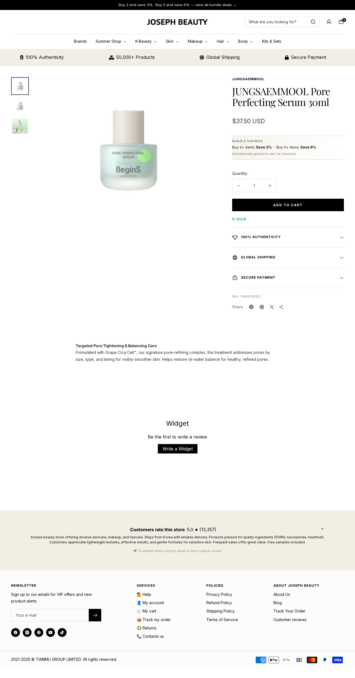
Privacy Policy (219, 594)
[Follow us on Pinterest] (38, 632)
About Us (281, 594)
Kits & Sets (271, 41)
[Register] (95, 615)
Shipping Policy (220, 611)
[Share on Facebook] (251, 307)
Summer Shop (109, 41)
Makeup (196, 41)
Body (243, 41)
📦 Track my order (154, 619)
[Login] (329, 22)
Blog (277, 602)
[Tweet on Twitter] (272, 307)
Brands (80, 41)
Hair (221, 41)
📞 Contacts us (150, 636)
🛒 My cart (146, 611)
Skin (170, 41)
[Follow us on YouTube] (50, 632)
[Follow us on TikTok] (62, 632)
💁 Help (144, 594)
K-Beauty (144, 41)
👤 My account (150, 602)
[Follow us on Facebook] (15, 632)
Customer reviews (289, 619)
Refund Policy (219, 602)
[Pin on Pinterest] (262, 307)
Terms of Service (222, 619)
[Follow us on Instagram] (27, 632)
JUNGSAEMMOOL (248, 79)
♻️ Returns (146, 628)
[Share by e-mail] (281, 307)
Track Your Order (289, 611)
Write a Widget (178, 449)
